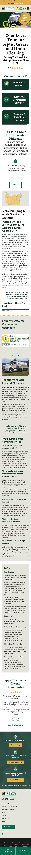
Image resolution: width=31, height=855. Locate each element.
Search (4, 821)
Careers (4, 815)
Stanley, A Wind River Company (11, 235)
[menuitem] (4, 845)
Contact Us (23, 851)
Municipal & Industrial (9, 810)
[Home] (8, 8)
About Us (15, 184)
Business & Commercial (9, 807)
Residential (5, 804)
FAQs (3, 812)
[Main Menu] (28, 8)
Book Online (26, 785)
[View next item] (18, 177)
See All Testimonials (14, 725)
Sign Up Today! (19, 3)
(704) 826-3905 (21, 426)
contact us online (14, 428)
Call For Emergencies (8, 851)
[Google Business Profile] (2, 834)
